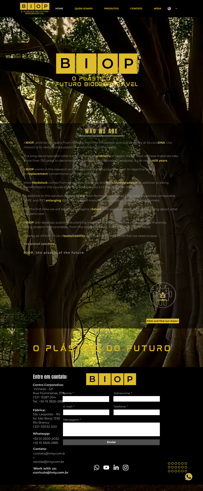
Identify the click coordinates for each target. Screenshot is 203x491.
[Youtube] (106, 467)
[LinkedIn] (116, 467)
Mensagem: (71, 419)
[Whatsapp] (96, 467)
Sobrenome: (122, 393)
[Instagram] (125, 467)
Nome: (67, 393)
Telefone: (120, 406)
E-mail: (68, 406)
